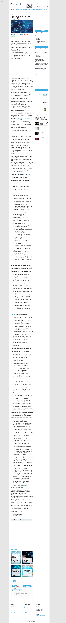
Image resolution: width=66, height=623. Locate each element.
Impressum (13, 611)
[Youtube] (48, 6)
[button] (12, 9)
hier (24, 485)
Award (25, 610)
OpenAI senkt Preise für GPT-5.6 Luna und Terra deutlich (44, 123)
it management (29, 519)
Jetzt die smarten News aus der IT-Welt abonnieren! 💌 (16, 585)
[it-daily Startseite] (17, 4)
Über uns (12, 607)
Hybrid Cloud (14, 519)
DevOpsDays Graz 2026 (39, 32)
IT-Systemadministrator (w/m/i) (40, 48)
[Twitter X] (46, 6)
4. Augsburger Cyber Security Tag (40, 41)
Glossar (25, 607)
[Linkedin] (39, 6)
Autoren (25, 613)
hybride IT (21, 519)
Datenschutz (13, 608)
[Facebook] (44, 6)
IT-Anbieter (26, 612)
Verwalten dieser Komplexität (23, 118)
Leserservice (26, 608)
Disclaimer (13, 612)
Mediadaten (26, 606)
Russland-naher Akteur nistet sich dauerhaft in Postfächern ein (44, 129)
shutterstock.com (42, 618)
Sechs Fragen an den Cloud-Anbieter (27, 560)
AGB (12, 610)
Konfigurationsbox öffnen (41, 615)
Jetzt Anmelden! (27, 586)
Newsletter (26, 611)
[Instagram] (41, 6)
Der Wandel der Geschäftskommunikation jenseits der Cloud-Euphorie (15, 573)
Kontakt (12, 606)
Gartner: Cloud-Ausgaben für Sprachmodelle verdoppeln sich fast (27, 573)
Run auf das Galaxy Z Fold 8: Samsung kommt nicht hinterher (44, 118)
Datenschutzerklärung (15, 594)
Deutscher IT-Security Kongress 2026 (41, 37)
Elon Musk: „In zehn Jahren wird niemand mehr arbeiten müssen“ (44, 134)
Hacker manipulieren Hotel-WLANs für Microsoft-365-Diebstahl (43, 139)
